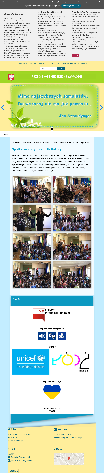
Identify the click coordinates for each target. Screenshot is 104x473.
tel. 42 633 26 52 (64, 434)
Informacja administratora (79, 63)
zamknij (75, 55)
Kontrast (66, 63)
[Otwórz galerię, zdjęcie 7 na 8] (32, 274)
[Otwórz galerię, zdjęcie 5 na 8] (32, 246)
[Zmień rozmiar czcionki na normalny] (47, 64)
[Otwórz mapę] (69, 459)
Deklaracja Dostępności (21, 460)
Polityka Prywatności (20, 457)
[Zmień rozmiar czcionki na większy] (52, 64)
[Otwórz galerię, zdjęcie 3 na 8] (32, 218)
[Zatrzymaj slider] (52, 129)
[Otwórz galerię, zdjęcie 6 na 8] (72, 246)
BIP (12, 454)
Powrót (16, 299)
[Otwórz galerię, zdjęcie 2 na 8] (72, 189)
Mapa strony (33, 63)
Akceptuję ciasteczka (71, 6)
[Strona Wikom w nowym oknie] (14, 471)
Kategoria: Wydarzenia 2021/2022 (42, 142)
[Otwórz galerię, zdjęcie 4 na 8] (72, 218)
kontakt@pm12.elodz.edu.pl (69, 437)
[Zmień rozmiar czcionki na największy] (58, 64)
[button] (3, 107)
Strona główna (23, 63)
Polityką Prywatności (59, 2)
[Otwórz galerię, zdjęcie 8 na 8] (72, 274)
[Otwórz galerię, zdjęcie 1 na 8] (32, 189)
